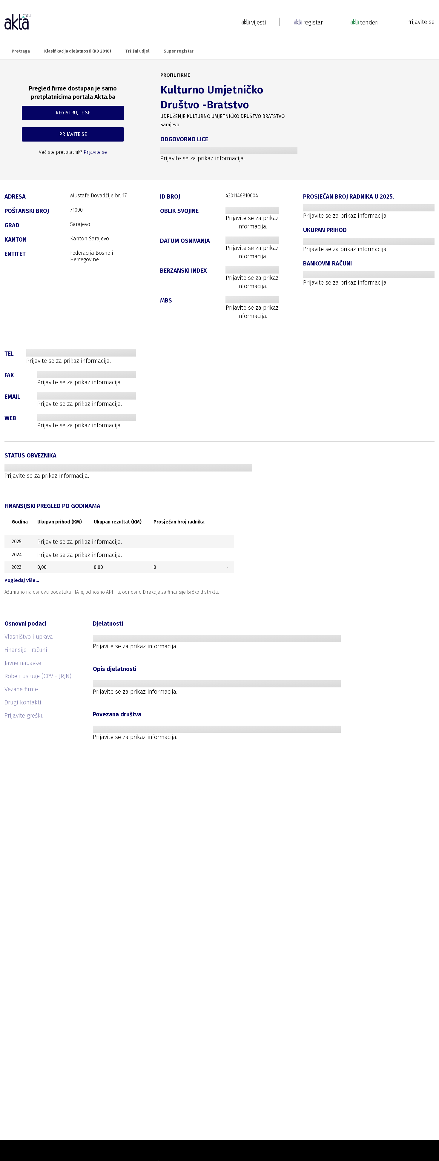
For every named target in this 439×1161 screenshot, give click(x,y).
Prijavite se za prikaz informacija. (202, 158)
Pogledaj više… (21, 580)
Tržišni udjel (137, 51)
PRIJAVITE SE (73, 134)
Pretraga (21, 51)
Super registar (179, 51)
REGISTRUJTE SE (73, 113)
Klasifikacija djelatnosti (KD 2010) (77, 51)
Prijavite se (420, 21)
